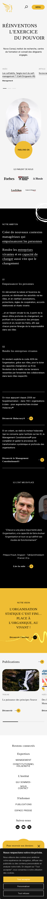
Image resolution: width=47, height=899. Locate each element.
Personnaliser (23, 886)
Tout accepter (23, 879)
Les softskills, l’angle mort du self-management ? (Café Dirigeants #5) (18, 74)
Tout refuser (23, 893)
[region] (23, 873)
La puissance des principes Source (19, 699)
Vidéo (44, 695)
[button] (5, 88)
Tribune (5, 695)
